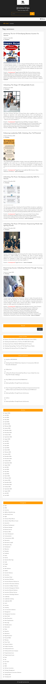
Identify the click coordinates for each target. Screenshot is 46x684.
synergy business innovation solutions (13, 672)
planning (6, 640)
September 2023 (8, 488)
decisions (12, 75)
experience (30, 75)
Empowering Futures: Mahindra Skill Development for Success (18, 343)
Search (23, 325)
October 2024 (8, 460)
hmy (6, 566)
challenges (6, 73)
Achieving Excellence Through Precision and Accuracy (17, 383)
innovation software (9, 579)
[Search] (32, 13)
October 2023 (8, 486)
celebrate (36, 121)
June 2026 (7, 417)
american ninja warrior (10, 518)
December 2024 (8, 456)
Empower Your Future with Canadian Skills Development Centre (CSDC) (20, 339)
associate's (7, 523)
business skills (8, 531)
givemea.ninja (23, 8)
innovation (7, 575)
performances (23, 126)
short (6, 663)
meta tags (7, 622)
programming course (9, 653)
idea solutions (8, 568)
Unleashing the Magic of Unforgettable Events (19, 85)
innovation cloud (8, 577)
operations (7, 633)
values (37, 170)
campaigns (30, 121)
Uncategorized (11, 72)
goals (6, 562)
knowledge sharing (26, 124)
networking (32, 76)
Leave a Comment (22, 127)
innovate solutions (9, 572)
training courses (37, 313)
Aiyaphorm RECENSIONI (11, 359)
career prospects (37, 306)
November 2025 (8, 432)
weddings (10, 127)
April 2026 (7, 421)
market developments (18, 76)
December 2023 (8, 482)
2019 (6, 505)
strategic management (10, 670)
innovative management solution (12, 588)
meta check (7, 616)
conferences (24, 73)
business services (8, 529)
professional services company (11, 650)
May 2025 (7, 445)
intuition (5, 76)
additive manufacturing (10, 512)
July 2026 (7, 415)
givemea (7, 39)
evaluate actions (22, 215)
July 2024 (7, 467)
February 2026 (8, 426)
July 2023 (7, 493)
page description (8, 635)
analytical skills (22, 72)
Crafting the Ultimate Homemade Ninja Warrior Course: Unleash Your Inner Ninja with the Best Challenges (22, 374)
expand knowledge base (26, 309)
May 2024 (7, 471)
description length (9, 542)
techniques (10, 218)
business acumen (36, 72)
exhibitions (9, 124)
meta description (8, 618)
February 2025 (8, 452)
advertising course (9, 514)
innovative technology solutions (12, 594)
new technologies (14, 312)
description (7, 540)
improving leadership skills (25, 170)
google (6, 564)
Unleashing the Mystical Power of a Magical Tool (15, 348)
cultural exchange (23, 123)
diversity (29, 123)
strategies (26, 78)
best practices (29, 72)
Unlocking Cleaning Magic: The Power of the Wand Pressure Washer (20, 346)
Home (7, 23)
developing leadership (13, 215)
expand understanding (31, 215)
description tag (8, 544)
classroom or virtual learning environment (21, 308)
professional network (14, 313)
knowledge (10, 76)
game (6, 555)
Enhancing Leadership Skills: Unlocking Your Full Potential (22, 133)
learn (6, 603)
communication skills (9, 538)
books (37, 214)
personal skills (8, 637)
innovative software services (11, 592)
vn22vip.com (9, 369)
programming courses (9, 655)
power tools (7, 642)
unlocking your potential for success (12, 315)
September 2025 (8, 436)
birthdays (26, 121)
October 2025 (8, 434)
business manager (8, 527)
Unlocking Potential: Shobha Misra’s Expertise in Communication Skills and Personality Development (22, 364)
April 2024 (7, 473)
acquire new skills (23, 306)
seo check (7, 661)
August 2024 (7, 465)
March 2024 (7, 475)
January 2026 (7, 428)
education (7, 549)
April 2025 (7, 447)
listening (7, 607)
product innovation (9, 646)
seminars (20, 78)
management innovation (10, 614)
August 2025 (7, 439)
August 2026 (7, 413)
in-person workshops (14, 310)
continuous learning (32, 73)
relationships (6, 78)
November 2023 (8, 484)
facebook (7, 553)
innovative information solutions (12, 583)
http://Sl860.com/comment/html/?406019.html (16, 379)
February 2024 (8, 478)
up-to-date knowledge (25, 315)
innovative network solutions (11, 590)
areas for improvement (24, 214)
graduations (19, 124)
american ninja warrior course (11, 520)
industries (21, 310)
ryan (6, 657)
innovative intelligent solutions (11, 585)
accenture (7, 510)
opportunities (39, 76)
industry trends (36, 75)
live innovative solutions (10, 609)
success (30, 78)
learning (6, 605)
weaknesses (6, 171)
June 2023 (7, 495)
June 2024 (7, 469)
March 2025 (7, 449)
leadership (7, 596)
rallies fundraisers (31, 126)
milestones (6, 126)
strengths (6, 218)
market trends (26, 76)
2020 (6, 507)
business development (9, 525)
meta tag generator (9, 620)
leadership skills (8, 601)
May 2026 (7, 419)
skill (23, 78)
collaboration (35, 308)
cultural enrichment (13, 123)
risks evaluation (13, 78)
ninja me (7, 631)
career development (9, 533)
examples (7, 551)
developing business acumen (21, 75)
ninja (6, 629)
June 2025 (7, 443)
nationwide (7, 627)
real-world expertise (24, 313)
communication (8, 536)
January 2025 (7, 454)
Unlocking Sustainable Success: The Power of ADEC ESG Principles (19, 341)
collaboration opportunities (15, 73)
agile (6, 516)
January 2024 (7, 480)
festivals (14, 124)
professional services (9, 648)
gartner (6, 557)
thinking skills (8, 674)
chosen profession (8, 308)
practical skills (29, 312)
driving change (34, 123)
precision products (9, 644)
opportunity (17, 126)
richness (37, 126)
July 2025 (7, 441)
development (7, 546)
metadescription (8, 624)
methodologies (27, 310)
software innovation (9, 668)
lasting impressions (35, 124)
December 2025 (8, 430)
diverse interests (16, 309)
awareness (21, 121)
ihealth (6, 570)
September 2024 (8, 462)
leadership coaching (9, 598)
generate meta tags (9, 559)
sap (5, 659)
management (7, 611)
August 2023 (7, 491)
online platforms (22, 312)
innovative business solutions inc (12, 581)
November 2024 (8, 458)
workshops (35, 78)
